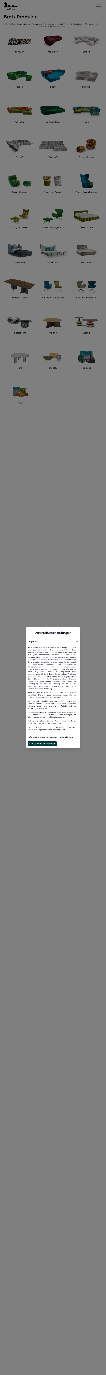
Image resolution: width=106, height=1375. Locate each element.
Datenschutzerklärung (43, 688)
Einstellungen (37, 729)
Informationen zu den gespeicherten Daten (50, 737)
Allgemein (33, 641)
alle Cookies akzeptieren (42, 743)
